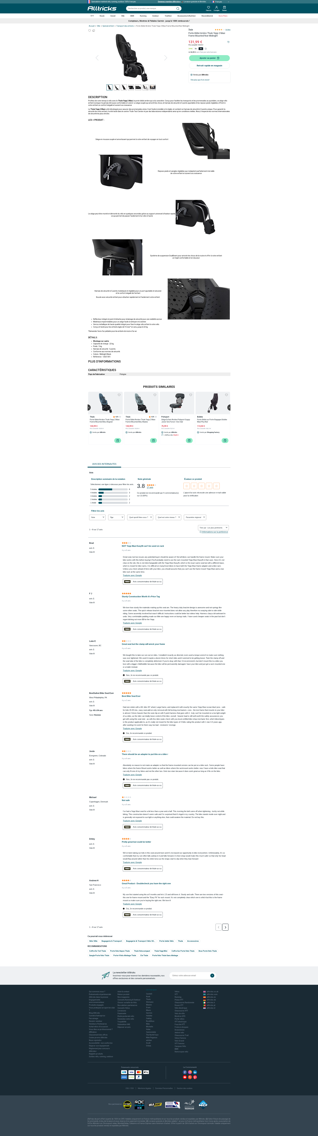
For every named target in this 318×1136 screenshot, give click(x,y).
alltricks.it (211, 1003)
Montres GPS (180, 1016)
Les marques (151, 990)
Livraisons (122, 1011)
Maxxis (149, 1005)
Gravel (112, 16)
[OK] (212, 976)
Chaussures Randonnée (184, 1003)
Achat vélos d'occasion (98, 1027)
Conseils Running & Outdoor (129, 1000)
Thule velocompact (142, 951)
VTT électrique (180, 1022)
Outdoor (155, 16)
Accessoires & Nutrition (187, 16)
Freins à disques (181, 1027)
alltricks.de (211, 1000)
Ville (122, 16)
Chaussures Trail (182, 1035)
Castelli (149, 994)
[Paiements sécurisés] (135, 1074)
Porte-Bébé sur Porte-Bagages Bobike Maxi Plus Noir (212, 421)
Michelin (149, 1027)
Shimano (149, 1002)
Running (143, 16)
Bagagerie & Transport (112, 941)
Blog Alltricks (94, 1013)
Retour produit (123, 994)
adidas (149, 1040)
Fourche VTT (180, 1024)
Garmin (149, 1013)
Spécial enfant (108, 26)
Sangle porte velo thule (99, 955)
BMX (132, 16)
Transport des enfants (125, 26)
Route (102, 16)
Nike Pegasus (151, 1038)
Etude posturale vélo (126, 1016)
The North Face (152, 1035)
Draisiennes (179, 1030)
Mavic (148, 1010)
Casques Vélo (180, 1046)
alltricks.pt (211, 1005)
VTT (92, 16)
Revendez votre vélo (126, 1019)
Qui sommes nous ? (97, 992)
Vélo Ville (93, 941)
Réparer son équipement (99, 1046)
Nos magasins (123, 997)
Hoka (148, 1029)
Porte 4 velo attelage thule (124, 955)
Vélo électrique (181, 1008)
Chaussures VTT (181, 1011)
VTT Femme (179, 1043)
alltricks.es (211, 997)
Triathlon (168, 16)
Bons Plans (223, 16)
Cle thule (144, 955)
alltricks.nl (211, 1008)
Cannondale (151, 1032)
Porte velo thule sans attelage (165, 955)
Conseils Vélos (124, 1008)
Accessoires (193, 941)
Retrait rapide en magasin (209, 65)
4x (201, 49)
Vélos (177, 992)
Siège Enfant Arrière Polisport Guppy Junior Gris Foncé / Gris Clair (175, 421)
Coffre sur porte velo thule (183, 951)
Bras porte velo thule (208, 951)
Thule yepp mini (160, 951)
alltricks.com (212, 994)
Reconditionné (207, 16)
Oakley (149, 1018)
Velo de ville (180, 1013)
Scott (148, 1043)
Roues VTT (179, 1005)
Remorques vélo (181, 1052)
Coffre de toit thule (97, 951)
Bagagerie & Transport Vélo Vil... (140, 941)
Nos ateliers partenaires (127, 1005)
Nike (148, 1024)
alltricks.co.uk (212, 992)
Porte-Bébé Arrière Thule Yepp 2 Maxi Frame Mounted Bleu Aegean (104, 421)
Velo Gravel (179, 1041)
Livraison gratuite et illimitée (182, 2)
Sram (148, 1007)
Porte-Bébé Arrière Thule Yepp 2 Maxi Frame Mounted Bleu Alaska (140, 421)
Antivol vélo (179, 1033)
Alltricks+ (93, 1051)
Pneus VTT (179, 1000)
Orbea (148, 1046)
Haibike (149, 1016)
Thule (190, 30)
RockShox (150, 1021)
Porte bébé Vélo (166, 941)
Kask (148, 997)
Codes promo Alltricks (98, 1038)
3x (196, 49)
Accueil (92, 26)
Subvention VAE (124, 1024)
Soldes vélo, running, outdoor (101, 1057)
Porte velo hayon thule (120, 951)
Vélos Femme (180, 1038)
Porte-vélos (179, 1019)
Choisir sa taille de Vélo (127, 1003)
